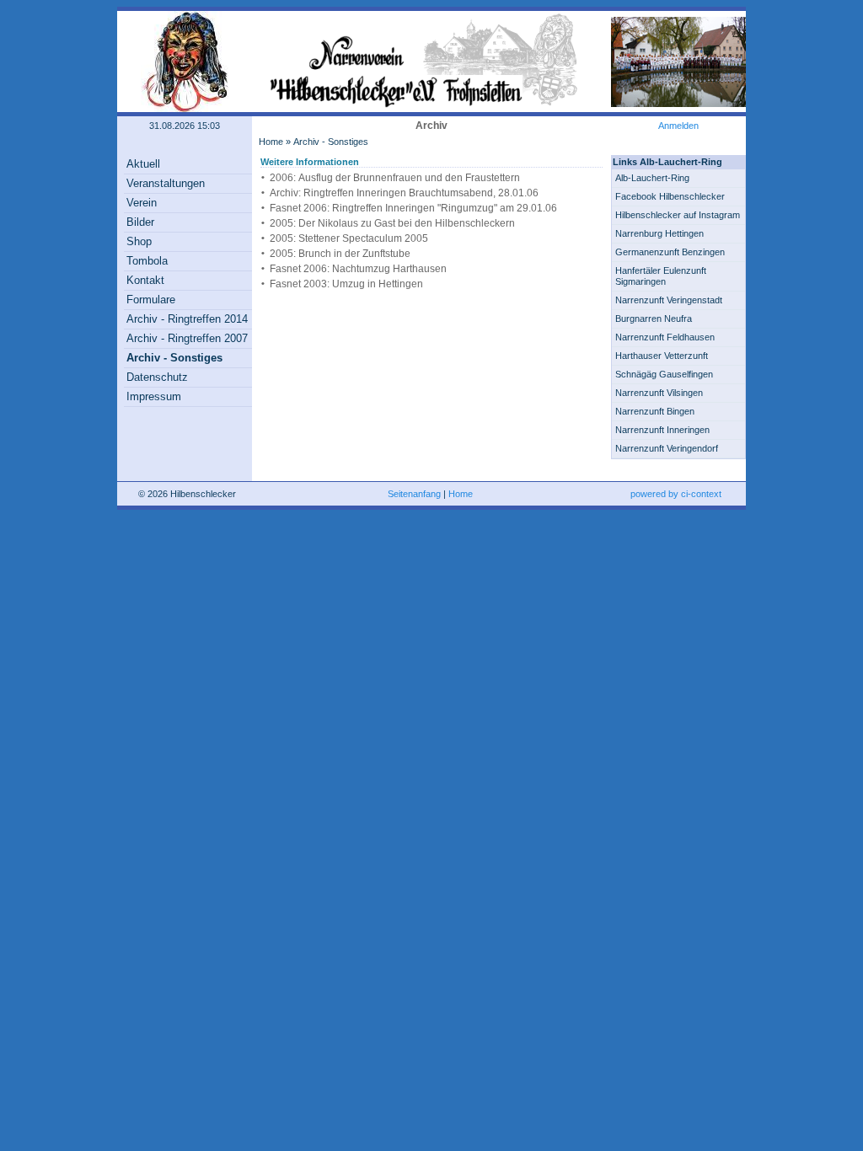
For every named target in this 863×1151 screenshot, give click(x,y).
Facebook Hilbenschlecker (670, 196)
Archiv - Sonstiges (174, 357)
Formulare (150, 299)
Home (271, 142)
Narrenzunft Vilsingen (659, 393)
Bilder (140, 222)
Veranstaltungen (165, 183)
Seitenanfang (414, 494)
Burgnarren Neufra (653, 318)
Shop (139, 241)
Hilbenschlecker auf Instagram (677, 215)
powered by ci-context (675, 494)
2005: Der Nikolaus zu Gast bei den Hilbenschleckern (392, 223)
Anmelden (678, 125)
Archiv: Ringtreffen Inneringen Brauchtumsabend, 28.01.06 (404, 193)
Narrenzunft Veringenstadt (668, 300)
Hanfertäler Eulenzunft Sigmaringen (660, 275)
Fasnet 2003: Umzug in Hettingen (346, 284)
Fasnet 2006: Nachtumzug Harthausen (358, 269)
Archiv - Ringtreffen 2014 (187, 319)
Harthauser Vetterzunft (661, 356)
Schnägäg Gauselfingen (664, 374)
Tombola (147, 260)
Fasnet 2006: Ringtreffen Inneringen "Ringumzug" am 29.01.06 (413, 208)
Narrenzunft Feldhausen (665, 337)
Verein (141, 202)
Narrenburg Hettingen (659, 233)
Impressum (153, 396)
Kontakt (145, 280)
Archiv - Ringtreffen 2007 (187, 338)
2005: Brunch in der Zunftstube (340, 254)
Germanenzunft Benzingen (670, 252)
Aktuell (143, 164)
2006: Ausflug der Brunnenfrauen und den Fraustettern (395, 178)
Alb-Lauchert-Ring (652, 178)
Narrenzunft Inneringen (662, 430)
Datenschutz (157, 377)
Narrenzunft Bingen (654, 411)
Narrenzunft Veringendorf (666, 448)
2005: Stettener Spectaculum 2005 (349, 238)
